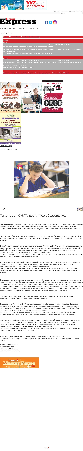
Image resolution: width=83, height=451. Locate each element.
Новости (5, 58)
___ (4, 53)
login (73, 11)
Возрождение (7, 46)
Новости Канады (21, 60)
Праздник (59, 49)
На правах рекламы (28, 49)
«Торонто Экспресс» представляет (59, 44)
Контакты (24, 73)
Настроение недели (9, 51)
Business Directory (34, 37)
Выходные (22, 65)
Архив (12, 73)
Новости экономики (9, 67)
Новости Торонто (63, 60)
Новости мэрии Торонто (35, 62)
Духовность (67, 49)
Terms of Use (2, 450)
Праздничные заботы (14, 53)
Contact (61, 11)
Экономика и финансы (10, 65)
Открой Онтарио (47, 53)
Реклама (30, 73)
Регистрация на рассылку (42, 73)
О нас (17, 73)
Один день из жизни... (40, 46)
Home (55, 11)
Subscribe (24, 37)
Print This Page (6, 146)
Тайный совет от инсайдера (12, 49)
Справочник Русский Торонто (60, 73)
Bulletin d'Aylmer (6, 33)
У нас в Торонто (77, 49)
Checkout (79, 11)
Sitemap (68, 11)
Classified (6, 73)
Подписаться (5, 416)
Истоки (15, 46)
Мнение (51, 49)
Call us (5, 37)
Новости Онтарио (8, 62)
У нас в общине (27, 53)
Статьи (5, 42)
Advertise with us (7, 438)
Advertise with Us (14, 37)
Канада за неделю (41, 49)
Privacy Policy (8, 450)
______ (51, 46)
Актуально (37, 53)
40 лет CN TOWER (50, 62)
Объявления (5, 422)
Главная (5, 40)
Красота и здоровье (26, 46)
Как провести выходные (26, 67)
